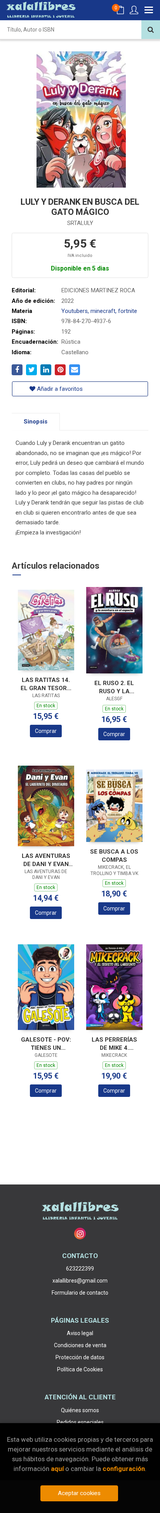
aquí (57, 1469)
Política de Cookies (80, 1369)
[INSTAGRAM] (80, 1233)
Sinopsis (35, 421)
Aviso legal (80, 1333)
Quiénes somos (80, 1410)
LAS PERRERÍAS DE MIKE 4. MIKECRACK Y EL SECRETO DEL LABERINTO (114, 1043)
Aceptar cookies (79, 1493)
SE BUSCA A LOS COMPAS (114, 855)
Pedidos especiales (80, 1422)
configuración (124, 1469)
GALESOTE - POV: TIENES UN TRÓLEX (46, 1043)
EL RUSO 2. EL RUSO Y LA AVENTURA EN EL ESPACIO (114, 687)
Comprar (46, 731)
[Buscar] (150, 29)
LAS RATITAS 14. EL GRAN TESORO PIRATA (46, 684)
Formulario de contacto (80, 1293)
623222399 (80, 1268)
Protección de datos (80, 1357)
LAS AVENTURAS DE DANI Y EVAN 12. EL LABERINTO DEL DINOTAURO (46, 860)
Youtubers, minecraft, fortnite (99, 311)
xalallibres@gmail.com (80, 1281)
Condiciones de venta (80, 1345)
